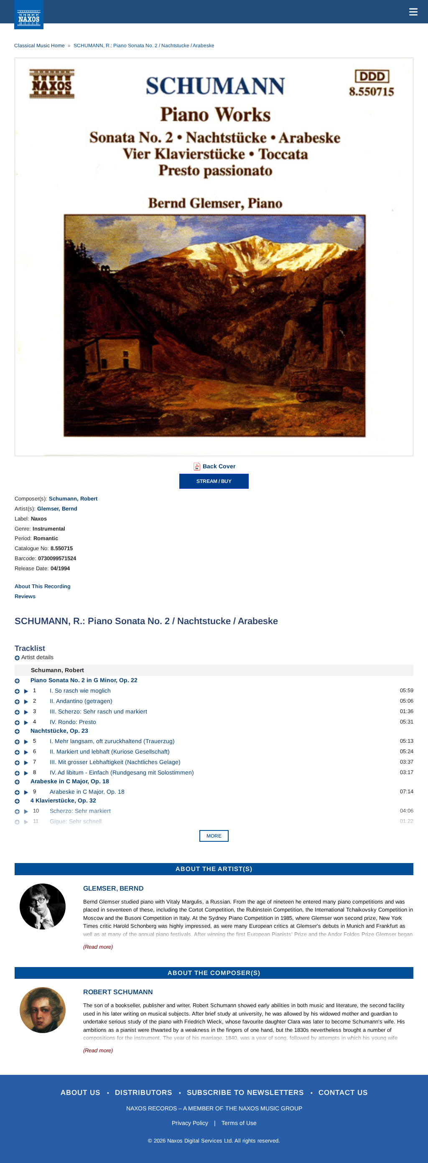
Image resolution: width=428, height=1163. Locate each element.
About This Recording (43, 586)
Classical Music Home (39, 45)
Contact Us (343, 1093)
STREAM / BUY (214, 481)
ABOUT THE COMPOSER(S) (214, 972)
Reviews (25, 596)
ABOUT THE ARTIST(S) (214, 868)
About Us (82, 1093)
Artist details (37, 657)
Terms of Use (239, 1123)
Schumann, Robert (73, 498)
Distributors (145, 1093)
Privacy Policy (190, 1123)
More (214, 836)
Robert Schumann (118, 991)
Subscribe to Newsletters (246, 1093)
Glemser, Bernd (57, 508)
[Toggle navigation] (411, 11)
